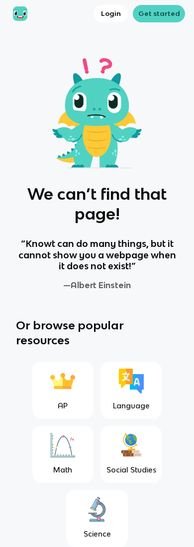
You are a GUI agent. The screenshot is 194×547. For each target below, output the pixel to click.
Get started (159, 13)
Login (111, 13)
